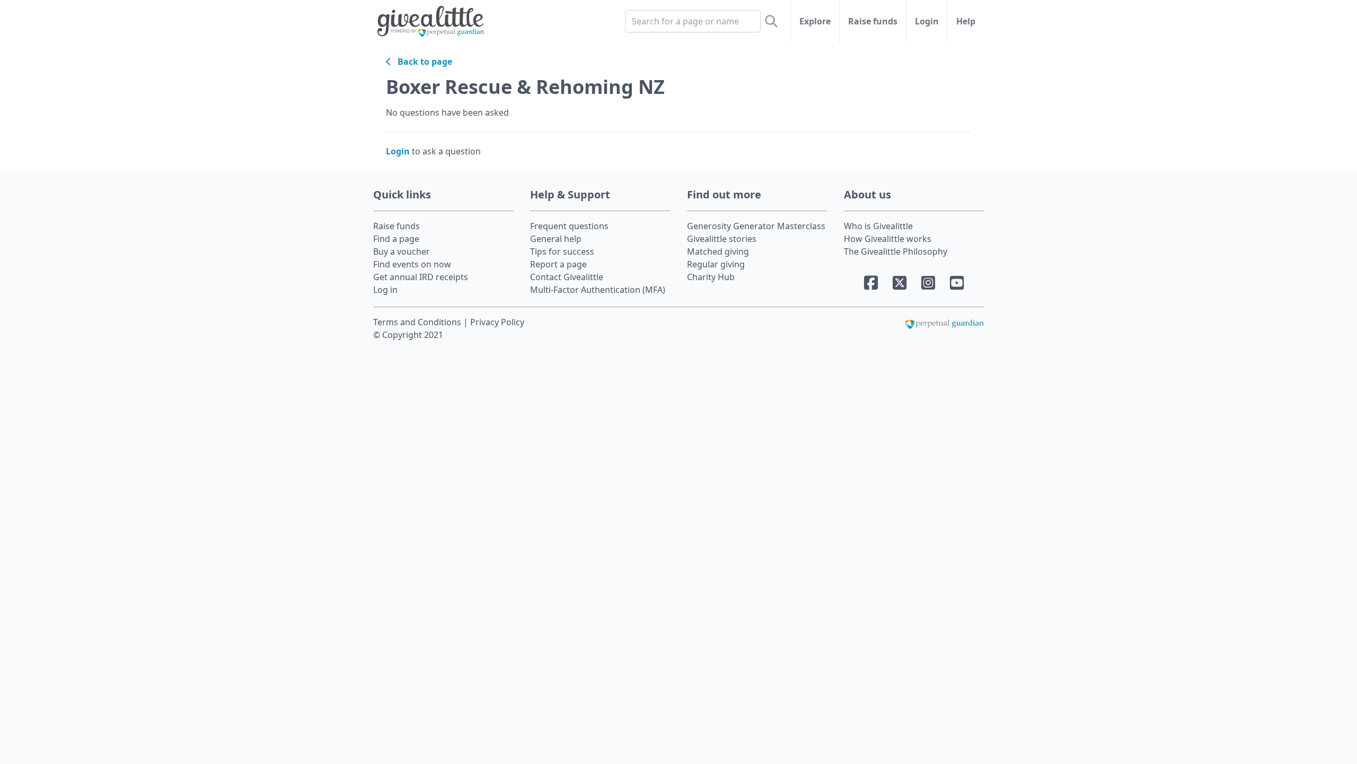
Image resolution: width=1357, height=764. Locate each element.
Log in (385, 290)
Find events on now (412, 264)
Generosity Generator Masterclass (756, 226)
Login (927, 21)
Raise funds (872, 21)
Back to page (421, 61)
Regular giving (716, 264)
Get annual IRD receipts (420, 277)
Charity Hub (711, 277)
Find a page (396, 239)
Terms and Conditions (418, 322)
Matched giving (718, 251)
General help (555, 239)
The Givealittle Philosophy (895, 251)
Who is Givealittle (878, 226)
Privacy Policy (497, 322)
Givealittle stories (721, 239)
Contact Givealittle (566, 277)
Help (965, 21)
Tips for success (562, 251)
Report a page (558, 264)
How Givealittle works (887, 239)
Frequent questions (569, 226)
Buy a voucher (401, 251)
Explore (815, 21)
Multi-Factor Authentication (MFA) (597, 290)
